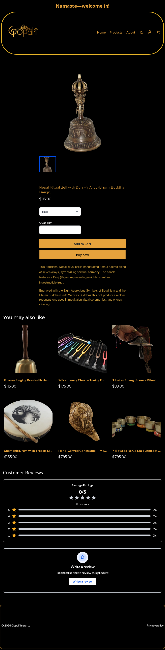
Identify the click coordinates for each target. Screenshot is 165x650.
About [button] (131, 32)
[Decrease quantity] (43, 230)
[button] (150, 32)
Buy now (82, 255)
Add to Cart (82, 244)
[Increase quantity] (76, 230)
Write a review (82, 581)
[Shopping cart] (159, 32)
